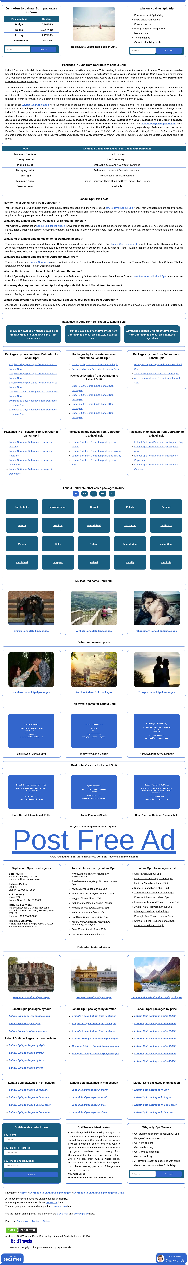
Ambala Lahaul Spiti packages (94, 631)
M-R (102, 494)
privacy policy (81, 1213)
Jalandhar (166, 544)
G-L (93, 494)
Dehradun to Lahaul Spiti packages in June (98, 1192)
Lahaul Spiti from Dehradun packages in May (96, 455)
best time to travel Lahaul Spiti (149, 276)
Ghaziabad (130, 525)
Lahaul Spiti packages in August (153, 1097)
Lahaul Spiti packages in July (151, 1089)
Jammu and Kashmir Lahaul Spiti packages (156, 997)
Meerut (22, 525)
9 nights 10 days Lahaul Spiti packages (95, 1038)
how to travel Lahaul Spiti (119, 208)
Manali (22, 544)
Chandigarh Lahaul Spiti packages (156, 631)
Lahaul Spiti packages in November (30, 1105)
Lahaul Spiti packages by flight (27, 1045)
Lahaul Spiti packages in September (155, 1105)
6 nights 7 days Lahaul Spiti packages (94, 1016)
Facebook (22, 1221)
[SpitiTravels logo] (21, 1243)
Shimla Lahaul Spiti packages (31, 631)
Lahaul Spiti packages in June (158, 123)
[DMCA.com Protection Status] (21, 1232)
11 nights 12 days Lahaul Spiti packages (95, 1053)
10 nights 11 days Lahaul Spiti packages (95, 1046)
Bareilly (130, 562)
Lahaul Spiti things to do (124, 244)
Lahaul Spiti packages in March (90, 1089)
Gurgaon (58, 562)
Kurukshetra (22, 507)
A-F (84, 494)
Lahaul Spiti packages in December (30, 1112)
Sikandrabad (130, 544)
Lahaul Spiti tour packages (24, 1023)
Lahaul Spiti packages (35, 104)
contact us (51, 1202)
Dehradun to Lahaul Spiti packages (50, 1192)
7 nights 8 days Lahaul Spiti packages (94, 1023)
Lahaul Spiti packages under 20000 (155, 1023)
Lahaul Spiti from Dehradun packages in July (159, 442)
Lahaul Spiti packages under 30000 (155, 1038)
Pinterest (47, 1221)
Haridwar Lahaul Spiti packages (31, 692)
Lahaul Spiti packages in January (28, 1089)
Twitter (35, 1221)
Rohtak (94, 544)
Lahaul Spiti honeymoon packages (29, 1016)
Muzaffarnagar (57, 507)
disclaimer (62, 1213)
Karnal (94, 507)
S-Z (112, 494)
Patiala (130, 507)
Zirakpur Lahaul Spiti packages (156, 692)
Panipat (166, 507)
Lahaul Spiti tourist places (50, 226)
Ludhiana (166, 525)
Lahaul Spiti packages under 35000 (155, 1046)
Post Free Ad (94, 840)
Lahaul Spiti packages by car (26, 1067)
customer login (59, 1206)
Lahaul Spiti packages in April (89, 1097)
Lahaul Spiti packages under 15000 (155, 1016)
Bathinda (166, 562)
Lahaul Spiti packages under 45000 (155, 1061)
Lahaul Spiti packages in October (153, 1112)
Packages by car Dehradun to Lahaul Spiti (95, 364)
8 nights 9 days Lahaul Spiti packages (94, 1031)
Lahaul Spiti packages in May (89, 1105)
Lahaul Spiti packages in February (29, 1097)
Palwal (94, 562)
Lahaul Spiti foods (40, 262)
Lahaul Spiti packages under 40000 (155, 1053)
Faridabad (22, 562)
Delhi (58, 544)
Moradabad (94, 525)
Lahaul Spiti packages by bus (26, 1060)
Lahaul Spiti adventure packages (28, 1031)
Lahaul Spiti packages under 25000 (155, 1031)
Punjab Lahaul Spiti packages (94, 997)
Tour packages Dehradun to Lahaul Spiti (156, 373)
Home (23, 1192)
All (76, 494)
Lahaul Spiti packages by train (27, 1052)
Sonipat (58, 525)
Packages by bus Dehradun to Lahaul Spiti (95, 369)
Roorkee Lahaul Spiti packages (94, 692)
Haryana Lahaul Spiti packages (31, 997)
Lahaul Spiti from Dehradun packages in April (96, 451)
